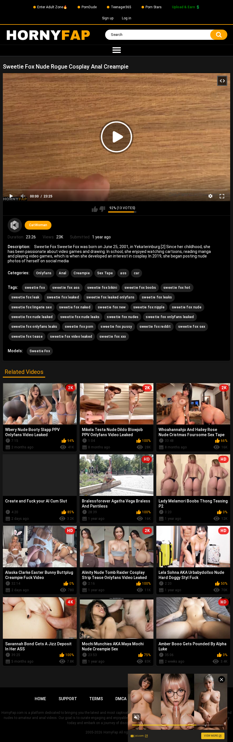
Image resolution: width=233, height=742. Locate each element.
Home (40, 698)
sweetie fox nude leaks (80, 317)
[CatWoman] (15, 225)
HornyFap (110, 732)
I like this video (95, 209)
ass (123, 273)
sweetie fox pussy (116, 327)
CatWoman (38, 225)
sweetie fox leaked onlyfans (110, 297)
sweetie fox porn (79, 327)
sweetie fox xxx (112, 337)
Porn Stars (153, 7)
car (136, 273)
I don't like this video (102, 209)
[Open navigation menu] (116, 50)
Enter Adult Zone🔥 (52, 7)
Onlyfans (43, 273)
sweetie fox (35, 288)
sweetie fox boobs (140, 288)
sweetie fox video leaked (71, 337)
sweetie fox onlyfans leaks (34, 327)
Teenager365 (121, 7)
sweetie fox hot (177, 288)
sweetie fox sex (191, 327)
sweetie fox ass (66, 288)
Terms (96, 698)
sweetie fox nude (186, 307)
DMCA (120, 698)
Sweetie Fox (40, 351)
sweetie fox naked (74, 307)
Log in (126, 18)
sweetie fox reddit (155, 327)
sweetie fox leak (25, 297)
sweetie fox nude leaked (32, 317)
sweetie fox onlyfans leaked (170, 317)
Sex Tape (105, 273)
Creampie (82, 273)
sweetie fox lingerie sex (31, 307)
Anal (62, 273)
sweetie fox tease (27, 337)
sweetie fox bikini (102, 288)
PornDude (89, 7)
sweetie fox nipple (149, 307)
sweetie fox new (112, 307)
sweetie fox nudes (122, 317)
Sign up (107, 18)
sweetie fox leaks (157, 297)
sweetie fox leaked (63, 297)
